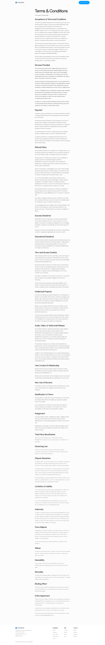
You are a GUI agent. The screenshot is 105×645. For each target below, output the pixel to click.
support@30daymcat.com (20, 634)
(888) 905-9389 (18, 636)
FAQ (65, 636)
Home (54, 630)
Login (54, 638)
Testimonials (55, 636)
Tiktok (74, 630)
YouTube (75, 632)
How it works (55, 634)
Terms (65, 634)
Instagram (75, 634)
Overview (55, 632)
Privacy (65, 632)
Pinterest (75, 636)
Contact (65, 630)
